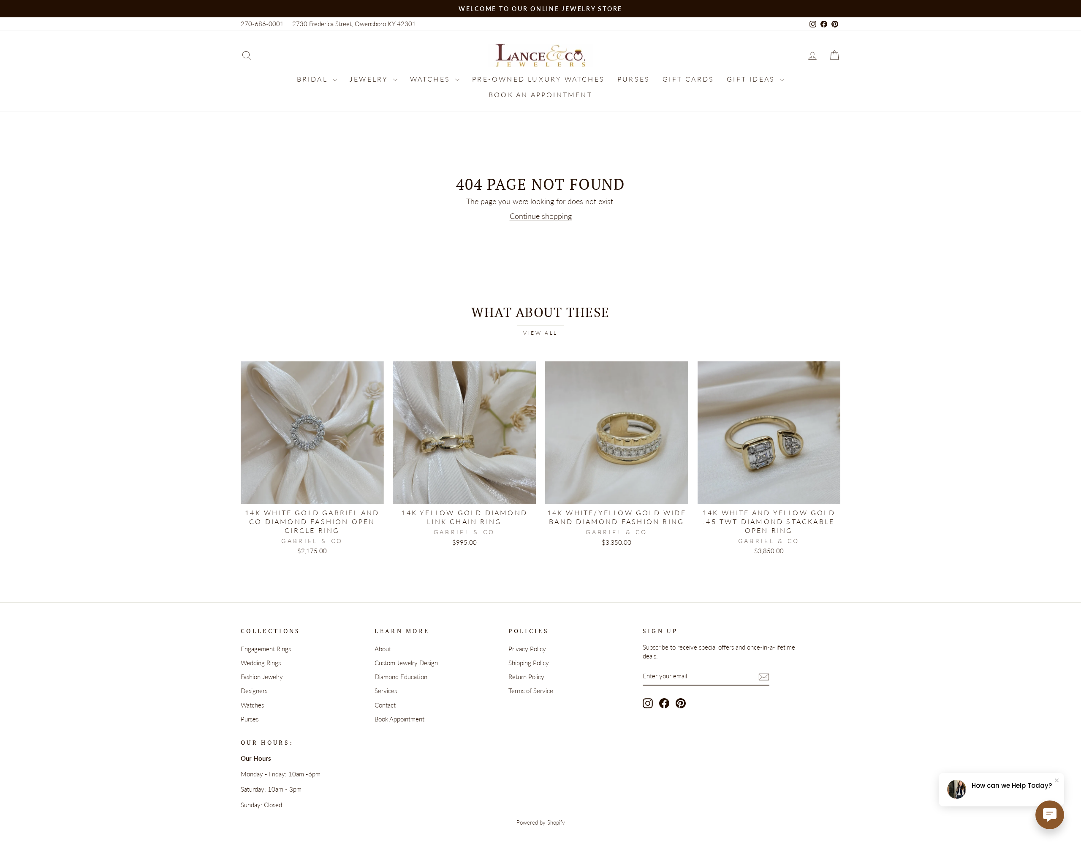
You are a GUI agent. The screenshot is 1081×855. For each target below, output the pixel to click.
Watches (432, 79)
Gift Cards (688, 79)
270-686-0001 (262, 23)
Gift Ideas (752, 79)
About (383, 649)
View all (540, 333)
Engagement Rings (266, 649)
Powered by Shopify (540, 822)
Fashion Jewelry (262, 676)
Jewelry (370, 79)
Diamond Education (401, 676)
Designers (254, 690)
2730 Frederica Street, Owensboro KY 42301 (354, 23)
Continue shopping (541, 216)
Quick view (312, 494)
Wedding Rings (261, 663)
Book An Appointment (540, 94)
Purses (633, 79)
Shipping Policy (528, 663)
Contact (385, 705)
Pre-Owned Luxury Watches (538, 79)
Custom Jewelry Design (406, 663)
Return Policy (526, 676)
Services (386, 690)
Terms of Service (530, 690)
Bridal (314, 79)
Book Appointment (399, 719)
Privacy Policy (527, 649)
